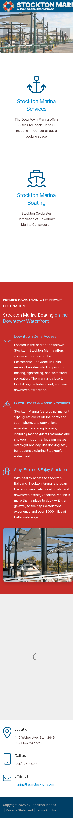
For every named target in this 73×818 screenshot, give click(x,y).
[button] (8, 33)
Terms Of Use (46, 810)
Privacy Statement (19, 810)
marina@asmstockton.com (34, 784)
